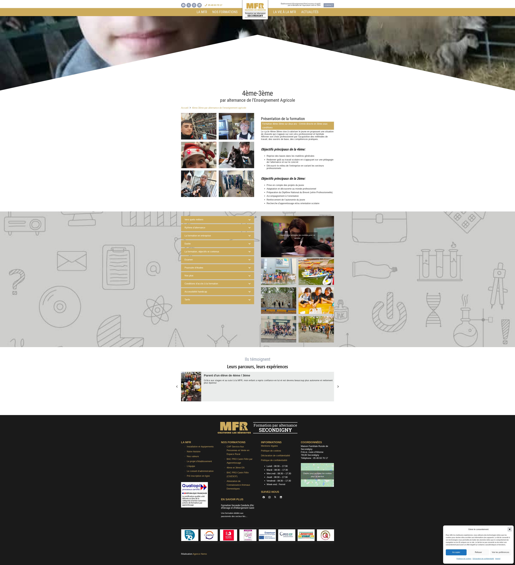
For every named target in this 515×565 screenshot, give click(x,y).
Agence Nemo (200, 554)
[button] (509, 529)
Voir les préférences (500, 552)
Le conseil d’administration (200, 471)
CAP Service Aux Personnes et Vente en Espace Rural (238, 450)
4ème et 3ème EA (235, 467)
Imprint (497, 559)
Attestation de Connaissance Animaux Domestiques (238, 485)
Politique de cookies (464, 559)
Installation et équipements (200, 446)
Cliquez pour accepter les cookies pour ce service (297, 236)
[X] (188, 5)
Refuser (478, 552)
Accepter (456, 552)
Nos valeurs (193, 456)
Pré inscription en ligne (198, 476)
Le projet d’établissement (199, 461)
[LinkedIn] (199, 5)
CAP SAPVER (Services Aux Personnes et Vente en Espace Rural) (241, 506)
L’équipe (191, 466)
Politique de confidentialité (274, 460)
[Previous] (177, 387)
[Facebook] (183, 5)
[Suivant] (338, 387)
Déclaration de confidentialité (483, 559)
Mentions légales (269, 446)
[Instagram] (194, 5)
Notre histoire (193, 451)
